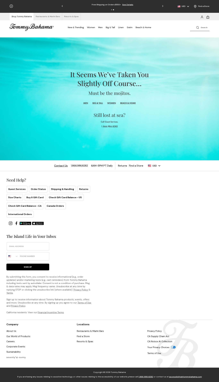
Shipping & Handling (62, 189)
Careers (10, 341)
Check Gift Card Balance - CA (25, 205)
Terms (9, 292)
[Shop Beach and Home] (128, 103)
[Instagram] (11, 223)
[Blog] (16, 357)
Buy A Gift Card (35, 197)
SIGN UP (28, 267)
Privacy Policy (81, 289)
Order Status (38, 189)
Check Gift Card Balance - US (65, 197)
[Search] (199, 27)
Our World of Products (18, 336)
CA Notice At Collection (159, 341)
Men (100, 27)
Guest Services (17, 189)
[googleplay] (26, 223)
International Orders (20, 214)
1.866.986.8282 (146, 376)
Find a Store (83, 336)
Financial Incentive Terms (51, 312)
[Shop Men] (86, 103)
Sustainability (13, 351)
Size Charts (14, 197)
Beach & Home (143, 27)
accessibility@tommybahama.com (185, 376)
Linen (121, 27)
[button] (111, 9)
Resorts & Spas (85, 341)
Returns (83, 189)
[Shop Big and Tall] (98, 103)
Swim (129, 27)
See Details (122, 4)
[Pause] (11, 6)
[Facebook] (17, 223)
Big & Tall (110, 27)
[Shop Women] (111, 103)
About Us (11, 331)
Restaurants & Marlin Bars (90, 331)
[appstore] (38, 223)
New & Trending (76, 27)
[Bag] (208, 17)
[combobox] (12, 256)
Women (91, 27)
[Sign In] (202, 17)
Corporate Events (15, 346)
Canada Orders (55, 205)
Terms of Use (84, 302)
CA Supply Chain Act (158, 336)
